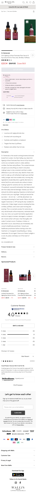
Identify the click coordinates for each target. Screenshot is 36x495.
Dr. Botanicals (5, 53)
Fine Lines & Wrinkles (12, 11)
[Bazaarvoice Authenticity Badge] (18, 309)
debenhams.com (8, 380)
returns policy (24, 113)
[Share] (33, 11)
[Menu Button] (2, 2)
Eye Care (3, 11)
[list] (18, 32)
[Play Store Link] (18, 474)
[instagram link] (16, 483)
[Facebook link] (20, 483)
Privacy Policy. (20, 425)
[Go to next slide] (33, 276)
